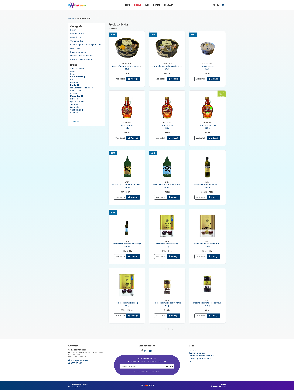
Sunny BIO (74, 104)
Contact (168, 5)
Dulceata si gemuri (78, 52)
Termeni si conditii (197, 353)
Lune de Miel (75, 90)
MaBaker (74, 93)
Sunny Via (74, 107)
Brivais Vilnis (76, 76)
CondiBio (74, 79)
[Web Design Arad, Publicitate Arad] (218, 385)
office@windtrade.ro (79, 360)
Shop (137, 5)
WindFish (74, 112)
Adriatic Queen (77, 68)
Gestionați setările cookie (200, 358)
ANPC (191, 361)
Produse (192, 350)
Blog (147, 5)
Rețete (156, 5)
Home (127, 5)
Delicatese (75, 48)
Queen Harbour (77, 101)
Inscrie (168, 366)
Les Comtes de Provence (81, 88)
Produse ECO (77, 121)
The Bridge (75, 110)
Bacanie (74, 30)
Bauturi (73, 37)
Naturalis (74, 99)
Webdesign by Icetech (76, 387)
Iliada (73, 85)
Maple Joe (75, 96)
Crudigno (74, 82)
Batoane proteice (78, 33)
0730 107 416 (76, 363)
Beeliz (72, 74)
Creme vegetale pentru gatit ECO (85, 44)
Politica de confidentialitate (201, 355)
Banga (73, 71)
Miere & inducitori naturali (82, 59)
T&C (158, 371)
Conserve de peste (79, 41)
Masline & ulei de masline (81, 55)
